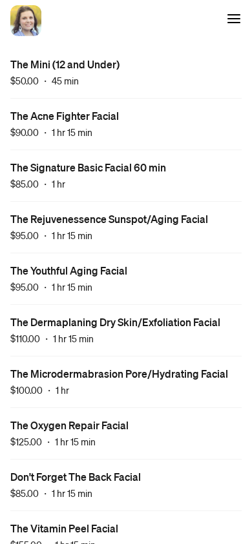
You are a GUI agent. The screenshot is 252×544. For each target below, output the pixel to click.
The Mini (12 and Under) (65, 64)
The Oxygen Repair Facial (69, 425)
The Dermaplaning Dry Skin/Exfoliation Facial (115, 322)
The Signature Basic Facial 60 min (88, 167)
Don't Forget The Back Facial (75, 476)
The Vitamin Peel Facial (64, 528)
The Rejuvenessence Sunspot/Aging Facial (109, 219)
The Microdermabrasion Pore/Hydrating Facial (119, 373)
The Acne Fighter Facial (64, 115)
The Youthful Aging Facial (68, 270)
